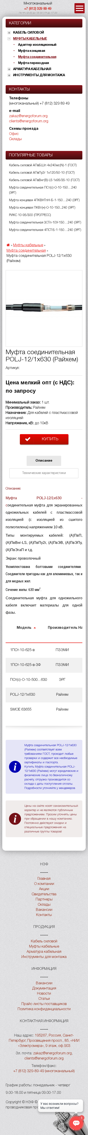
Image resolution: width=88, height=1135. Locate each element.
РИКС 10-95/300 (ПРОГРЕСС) (30, 215)
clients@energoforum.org (28, 121)
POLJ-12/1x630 (22, 694)
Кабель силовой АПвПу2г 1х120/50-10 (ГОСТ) (42, 172)
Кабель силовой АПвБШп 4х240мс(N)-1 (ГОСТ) (43, 165)
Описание (43, 460)
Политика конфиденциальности (44, 1009)
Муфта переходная (33, 63)
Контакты (44, 915)
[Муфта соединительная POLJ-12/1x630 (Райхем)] (44, 308)
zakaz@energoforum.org (28, 116)
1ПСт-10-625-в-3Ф (25, 665)
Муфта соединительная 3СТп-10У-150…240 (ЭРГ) (45, 222)
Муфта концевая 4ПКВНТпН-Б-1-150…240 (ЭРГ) (44, 200)
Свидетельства (44, 894)
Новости (44, 993)
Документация (44, 988)
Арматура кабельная (32, 69)
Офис (14, 134)
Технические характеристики (44, 473)
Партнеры (44, 899)
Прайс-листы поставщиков (44, 1004)
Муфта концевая (31, 50)
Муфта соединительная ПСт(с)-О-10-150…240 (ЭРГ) (43, 190)
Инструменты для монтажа (39, 75)
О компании (44, 884)
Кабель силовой (28, 32)
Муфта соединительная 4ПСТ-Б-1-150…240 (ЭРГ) (45, 230)
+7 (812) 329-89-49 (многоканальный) (44, 1071)
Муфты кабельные (30, 38)
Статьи (44, 999)
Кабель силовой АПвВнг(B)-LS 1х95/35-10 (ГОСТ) (44, 180)
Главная (44, 878)
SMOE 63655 (20, 709)
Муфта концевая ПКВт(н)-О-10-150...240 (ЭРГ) (42, 207)
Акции (44, 889)
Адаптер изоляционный (37, 44)
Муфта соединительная (37, 57)
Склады (15, 139)
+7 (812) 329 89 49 (37, 8)
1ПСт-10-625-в (22, 650)
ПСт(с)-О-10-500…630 (28, 679)
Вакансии (44, 910)
